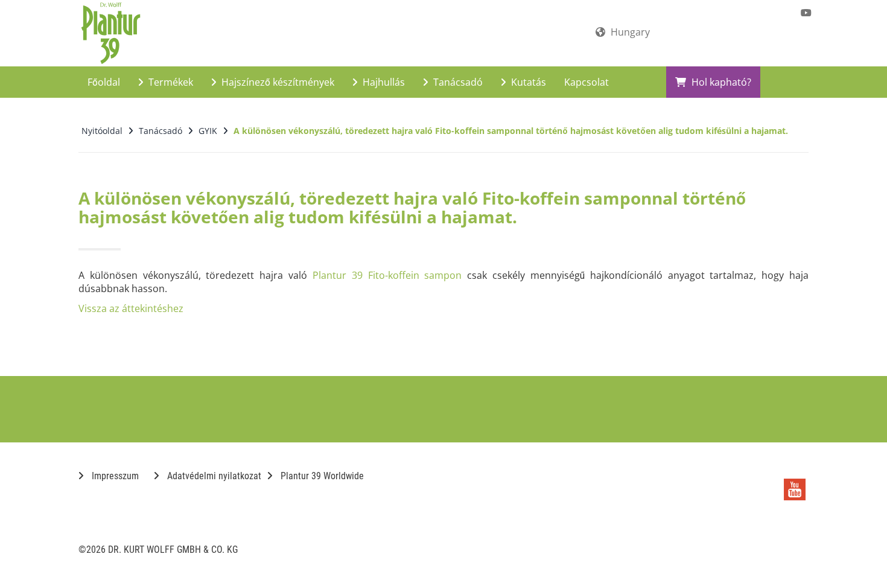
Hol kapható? (720, 82)
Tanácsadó (457, 82)
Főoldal (103, 82)
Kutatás (527, 82)
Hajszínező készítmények (276, 82)
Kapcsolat (586, 82)
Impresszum (114, 476)
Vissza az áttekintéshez (130, 308)
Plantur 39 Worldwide (321, 476)
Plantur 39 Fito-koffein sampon (387, 275)
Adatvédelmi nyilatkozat (213, 476)
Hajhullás (382, 82)
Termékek (169, 82)
